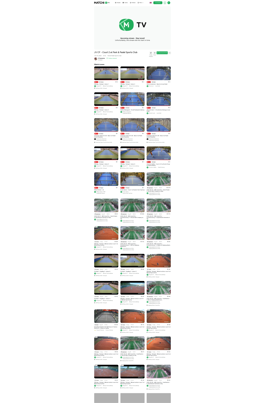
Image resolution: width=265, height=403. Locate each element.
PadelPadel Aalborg (127, 113)
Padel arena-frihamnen (101, 139)
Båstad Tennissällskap (108, 86)
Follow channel (112, 58)
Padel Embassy (161, 167)
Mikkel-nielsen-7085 (100, 191)
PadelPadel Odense (100, 193)
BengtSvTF (98, 86)
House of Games (109, 330)
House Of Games (100, 330)
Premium (133, 2)
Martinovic (151, 86)
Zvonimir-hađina (152, 167)
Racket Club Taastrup (127, 193)
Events (126, 2)
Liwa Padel (157, 86)
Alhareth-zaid (152, 113)
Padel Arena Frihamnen (101, 140)
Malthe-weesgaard (127, 111)
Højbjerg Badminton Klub (154, 194)
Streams (118, 2)
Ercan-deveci (125, 191)
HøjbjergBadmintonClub (154, 193)
